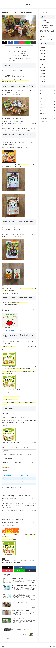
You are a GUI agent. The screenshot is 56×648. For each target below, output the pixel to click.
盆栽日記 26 (42, 36)
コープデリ (11, 562)
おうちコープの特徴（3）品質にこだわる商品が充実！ (18, 55)
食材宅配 (15, 560)
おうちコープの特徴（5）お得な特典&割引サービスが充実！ (20, 58)
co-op (19, 562)
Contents (18, 47)
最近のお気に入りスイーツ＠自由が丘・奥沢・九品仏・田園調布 (47, 32)
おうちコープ (29, 560)
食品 (3, 560)
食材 (24, 560)
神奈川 (33, 560)
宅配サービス (20, 560)
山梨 (15, 562)
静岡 (7, 562)
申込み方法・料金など (12, 60)
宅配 (11, 560)
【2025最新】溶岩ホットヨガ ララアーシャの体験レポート (47, 21)
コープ (4, 562)
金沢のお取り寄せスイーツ (46, 39)
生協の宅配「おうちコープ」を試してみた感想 (12, 330)
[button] (33, 42)
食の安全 (7, 560)
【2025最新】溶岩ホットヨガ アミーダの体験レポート (47, 26)
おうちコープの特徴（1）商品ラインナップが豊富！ (18, 51)
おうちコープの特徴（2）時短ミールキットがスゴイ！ (18, 53)
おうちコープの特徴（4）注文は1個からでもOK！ (17, 56)
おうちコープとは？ (12, 49)
